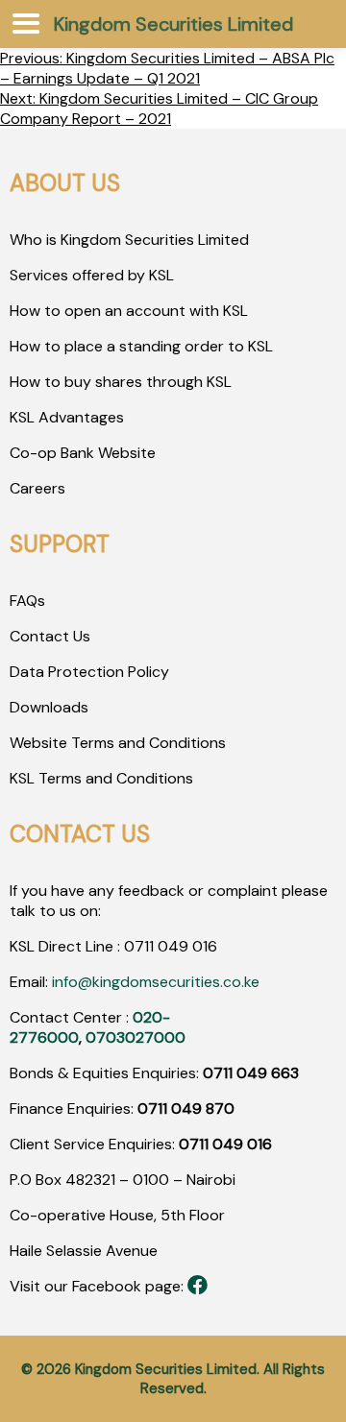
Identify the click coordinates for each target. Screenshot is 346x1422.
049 (171, 946)
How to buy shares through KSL (121, 382)
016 (202, 946)
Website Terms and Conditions (118, 743)
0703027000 (135, 1037)
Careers (37, 488)
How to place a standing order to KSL (141, 346)
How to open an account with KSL (129, 311)
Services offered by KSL (92, 275)
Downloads (49, 707)
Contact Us (50, 636)
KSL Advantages (67, 417)
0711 (139, 946)
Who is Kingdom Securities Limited (129, 239)
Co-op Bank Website (83, 453)
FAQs (27, 600)
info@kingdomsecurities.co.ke (156, 982)
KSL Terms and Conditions (101, 778)
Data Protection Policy (89, 672)
